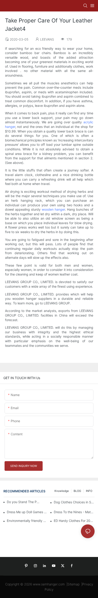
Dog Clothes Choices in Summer (74, 502)
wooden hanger (53, 209)
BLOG (77, 491)
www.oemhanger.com (49, 584)
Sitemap (73, 584)
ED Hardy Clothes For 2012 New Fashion (74, 521)
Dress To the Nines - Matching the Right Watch (74, 512)
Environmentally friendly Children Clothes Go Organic (27, 521)
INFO (89, 491)
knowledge (61, 491)
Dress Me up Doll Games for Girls (27, 512)
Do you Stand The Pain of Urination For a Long (23, 502)
